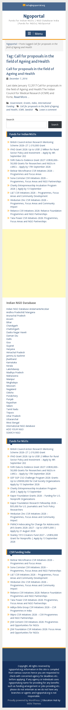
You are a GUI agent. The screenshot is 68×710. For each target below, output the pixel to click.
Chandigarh (12, 325)
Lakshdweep (12, 369)
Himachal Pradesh (15, 352)
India (34, 102)
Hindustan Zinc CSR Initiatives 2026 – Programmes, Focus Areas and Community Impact (32, 203)
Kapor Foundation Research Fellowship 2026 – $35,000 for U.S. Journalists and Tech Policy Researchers (34, 506)
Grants (27, 102)
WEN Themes (34, 703)
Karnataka (11, 362)
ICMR (21, 109)
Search (10, 119)
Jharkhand (11, 359)
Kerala (9, 365)
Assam (9, 318)
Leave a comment (48, 109)
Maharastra (12, 375)
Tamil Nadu (12, 409)
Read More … (21, 97)
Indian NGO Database (17, 308)
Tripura (10, 412)
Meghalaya (12, 382)
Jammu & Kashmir (15, 355)
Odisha (9, 392)
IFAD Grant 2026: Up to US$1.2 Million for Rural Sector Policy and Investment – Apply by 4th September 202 (34, 153)
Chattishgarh (12, 328)
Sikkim (9, 405)
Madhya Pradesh (15, 372)
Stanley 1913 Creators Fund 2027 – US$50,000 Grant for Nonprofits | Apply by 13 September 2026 (34, 538)
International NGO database (20, 425)
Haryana (10, 349)
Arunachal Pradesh (15, 315)
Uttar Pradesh (13, 415)
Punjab (9, 399)
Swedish (29, 109)
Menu (39, 34)
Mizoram (10, 385)
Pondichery (12, 395)
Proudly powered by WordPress (24, 700)
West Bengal (12, 422)
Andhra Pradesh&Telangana (20, 312)
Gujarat (10, 345)
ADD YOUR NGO (15, 429)
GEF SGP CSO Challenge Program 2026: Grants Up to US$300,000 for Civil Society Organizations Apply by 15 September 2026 (35, 481)
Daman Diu (12, 335)
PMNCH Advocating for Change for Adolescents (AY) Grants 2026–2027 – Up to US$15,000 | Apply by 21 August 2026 (34, 527)
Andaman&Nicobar (39, 308)
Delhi (9, 339)
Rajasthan (11, 402)
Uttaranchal (12, 419)
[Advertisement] (34, 263)
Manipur (10, 379)
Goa (8, 342)
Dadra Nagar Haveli (16, 332)
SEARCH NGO (13, 432)
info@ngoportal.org (35, 5)
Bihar (9, 322)
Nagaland (11, 389)
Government (16, 102)
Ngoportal (33, 16)
